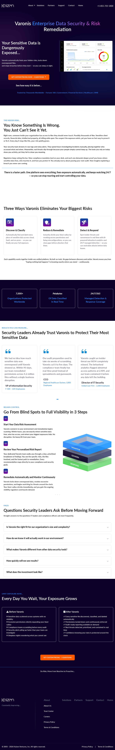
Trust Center (49, 711)
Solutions (40, 5)
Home (80, 5)
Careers (47, 716)
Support (61, 5)
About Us (47, 705)
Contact (71, 5)
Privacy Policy (49, 722)
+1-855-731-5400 (105, 5)
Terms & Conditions (51, 727)
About (30, 5)
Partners (51, 5)
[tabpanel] (19, 369)
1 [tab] (57, 399)
